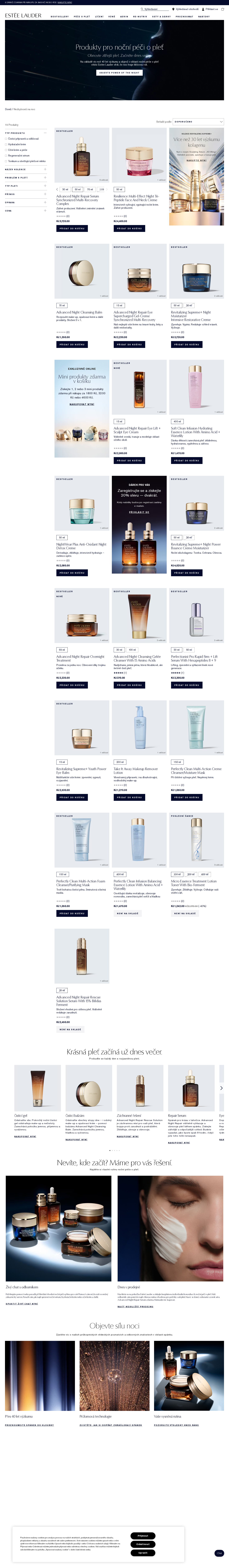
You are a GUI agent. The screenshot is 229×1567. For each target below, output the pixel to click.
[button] (219, 1553)
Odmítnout (143, 1544)
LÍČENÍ (99, 16)
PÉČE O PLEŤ (82, 16)
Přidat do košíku (72, 228)
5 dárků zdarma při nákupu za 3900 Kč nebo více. (38, 2)
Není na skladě (127, 913)
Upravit (142, 1552)
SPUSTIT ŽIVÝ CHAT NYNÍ (22, 1304)
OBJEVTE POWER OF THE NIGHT (119, 73)
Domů (8, 109)
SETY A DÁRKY (161, 16)
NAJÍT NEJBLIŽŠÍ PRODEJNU (135, 1306)
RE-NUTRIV (140, 16)
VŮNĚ (111, 16)
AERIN (124, 16)
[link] (37, 1102)
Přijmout (143, 1535)
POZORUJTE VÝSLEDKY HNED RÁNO (176, 1425)
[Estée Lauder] (23, 15)
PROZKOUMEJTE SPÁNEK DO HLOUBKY (29, 1425)
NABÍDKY (204, 16)
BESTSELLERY (60, 16)
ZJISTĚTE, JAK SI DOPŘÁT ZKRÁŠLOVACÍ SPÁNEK (111, 1425)
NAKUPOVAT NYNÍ (25, 1136)
